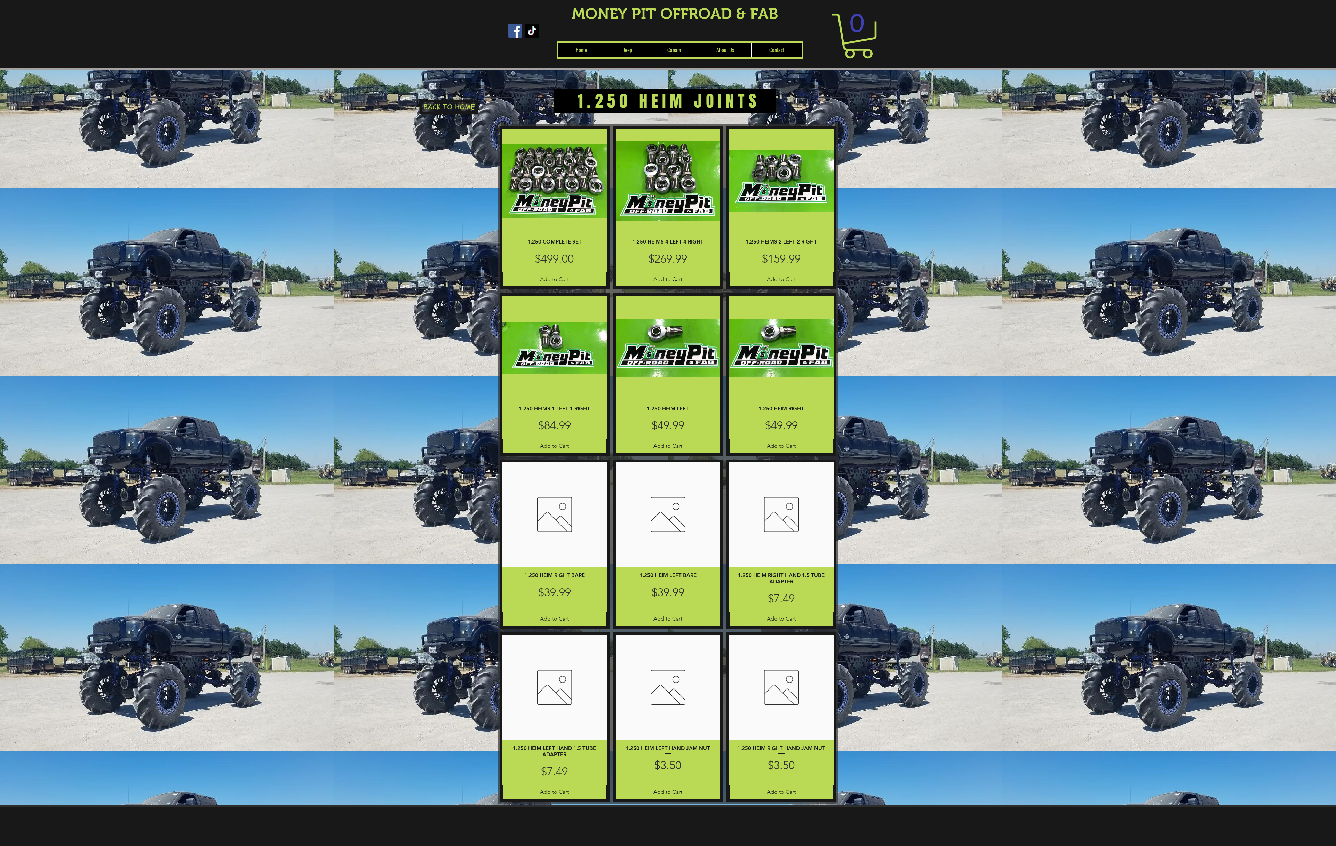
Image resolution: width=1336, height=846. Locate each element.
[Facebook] (515, 31)
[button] (627, 50)
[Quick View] (554, 181)
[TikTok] (532, 31)
